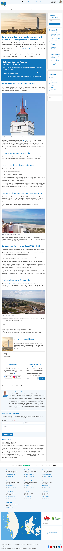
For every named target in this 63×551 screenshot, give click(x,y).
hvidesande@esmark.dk (46, 474)
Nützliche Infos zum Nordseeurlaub (55, 81)
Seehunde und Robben (55, 32)
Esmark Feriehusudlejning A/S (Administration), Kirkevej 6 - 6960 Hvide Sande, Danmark (19, 544)
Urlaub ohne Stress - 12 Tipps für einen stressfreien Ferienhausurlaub (55, 43)
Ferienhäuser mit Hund (29, 6)
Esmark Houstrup (10, 480)
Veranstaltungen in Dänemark (54, 65)
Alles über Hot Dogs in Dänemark (55, 56)
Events (52, 87)
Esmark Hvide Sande (47, 469)
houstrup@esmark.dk (10, 485)
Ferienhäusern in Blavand (27, 48)
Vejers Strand (24, 140)
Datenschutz (24, 548)
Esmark (52, 85)
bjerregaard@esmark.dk (29, 474)
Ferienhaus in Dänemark (12, 283)
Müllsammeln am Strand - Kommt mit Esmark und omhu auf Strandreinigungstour (55, 61)
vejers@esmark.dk (45, 485)
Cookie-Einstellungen (32, 548)
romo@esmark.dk (45, 496)
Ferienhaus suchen (11, 6)
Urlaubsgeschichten (55, 79)
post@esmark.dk (9, 507)
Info (37, 6)
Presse (52, 77)
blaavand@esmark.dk (10, 496)
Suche (55, 24)
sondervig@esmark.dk (10, 474)
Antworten (4, 459)
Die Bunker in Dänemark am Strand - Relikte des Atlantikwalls (55, 49)
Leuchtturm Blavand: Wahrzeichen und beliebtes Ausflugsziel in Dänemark (25, 9)
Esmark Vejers (45, 480)
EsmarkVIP (16, 385)
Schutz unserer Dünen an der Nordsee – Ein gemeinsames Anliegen (55, 53)
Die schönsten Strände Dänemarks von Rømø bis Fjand (55, 36)
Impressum (18, 548)
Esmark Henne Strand (29, 480)
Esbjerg (29, 177)
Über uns (60, 6)
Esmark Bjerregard (28, 469)
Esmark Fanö (27, 491)
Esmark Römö (45, 491)
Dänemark (19, 6)
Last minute (49, 6)
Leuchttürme (22, 385)
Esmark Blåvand (9, 491)
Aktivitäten (42, 6)
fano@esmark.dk (27, 496)
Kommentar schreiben (7, 434)
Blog (55, 6)
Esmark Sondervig (10, 469)
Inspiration (53, 91)
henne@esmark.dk (27, 485)
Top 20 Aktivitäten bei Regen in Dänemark (55, 39)
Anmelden (41, 378)
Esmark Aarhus (9, 502)
